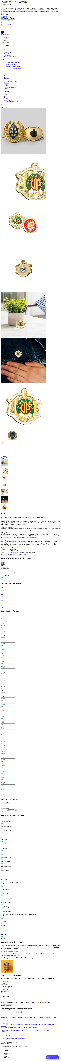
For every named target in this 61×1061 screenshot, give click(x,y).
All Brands (6, 77)
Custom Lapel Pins (8, 100)
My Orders (6, 38)
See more (3, 580)
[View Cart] (1, 28)
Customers (3, 1026)
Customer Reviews (5, 1030)
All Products (7, 90)
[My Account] (1, 26)
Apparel (6, 88)
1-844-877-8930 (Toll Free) (12, 62)
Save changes (8, 1005)
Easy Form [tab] (7, 802)
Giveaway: (7, 986)
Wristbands (6, 78)
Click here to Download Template (18, 554)
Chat (4, 983)
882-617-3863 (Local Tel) (12, 64)
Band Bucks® (42, 1030)
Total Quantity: (5, 984)
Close (2, 1005)
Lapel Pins (6, 85)
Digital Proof (4, 808)
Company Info (4, 1023)
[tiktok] (9, 73)
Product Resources (24, 1030)
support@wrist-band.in (19, 1038)
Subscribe (18, 1012)
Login (5, 40)
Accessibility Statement (48, 1024)
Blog (47, 1030)
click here (31, 1002)
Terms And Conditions (30, 1024)
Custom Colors (7, 54)
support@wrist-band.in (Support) (13, 68)
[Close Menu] (2, 33)
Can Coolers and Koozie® (10, 81)
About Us (6, 45)
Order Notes (4, 812)
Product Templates (8, 55)
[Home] (4, 97)
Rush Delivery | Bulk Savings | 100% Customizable (14, 1)
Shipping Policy (20, 1024)
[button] (30, 30)
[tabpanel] (30, 806)
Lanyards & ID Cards (9, 80)
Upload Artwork (8, 52)
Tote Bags (6, 84)
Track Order (10, 1027)
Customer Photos (14, 1030)
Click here (56, 947)
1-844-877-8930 (7, 981)
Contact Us (39, 1024)
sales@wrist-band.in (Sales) (12, 66)
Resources (3, 1028)
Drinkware (6, 83)
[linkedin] (7, 1021)
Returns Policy (24, 1027)
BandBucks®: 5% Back (10, 56)
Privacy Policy (12, 1024)
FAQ (5, 47)
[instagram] (6, 73)
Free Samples (17, 1027)
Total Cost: (5, 987)
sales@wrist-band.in (8, 1038)
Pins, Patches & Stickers (10, 87)
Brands (5, 75)
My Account (7, 37)
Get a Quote (4, 94)
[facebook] (2, 73)
